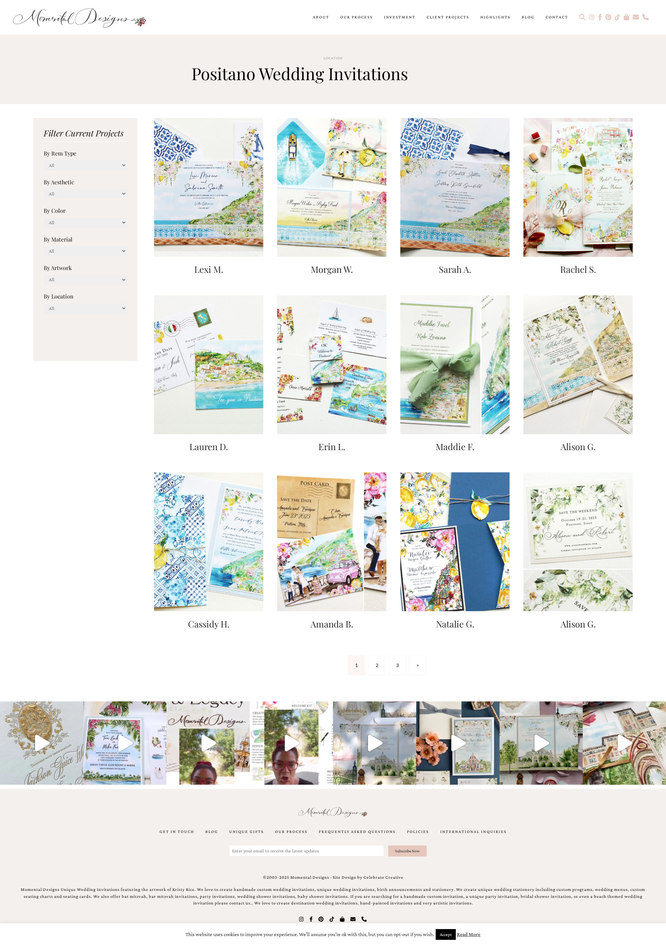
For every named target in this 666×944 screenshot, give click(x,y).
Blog (528, 17)
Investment (400, 17)
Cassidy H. (208, 624)
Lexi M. (208, 269)
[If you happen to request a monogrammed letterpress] (41, 743)
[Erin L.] (331, 364)
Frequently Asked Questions (357, 831)
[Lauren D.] (208, 364)
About (321, 17)
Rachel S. (578, 269)
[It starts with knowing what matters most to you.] (624, 743)
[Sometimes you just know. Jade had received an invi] (541, 743)
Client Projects (448, 17)
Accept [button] (446, 934)
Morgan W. (332, 269)
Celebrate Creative (383, 877)
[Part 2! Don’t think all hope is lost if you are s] (208, 743)
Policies (418, 831)
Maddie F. (455, 446)
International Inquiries (473, 831)
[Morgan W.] (331, 186)
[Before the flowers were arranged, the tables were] (374, 743)
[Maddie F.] (455, 364)
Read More (468, 934)
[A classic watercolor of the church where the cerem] (458, 743)
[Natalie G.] (455, 541)
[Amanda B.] (331, 541)
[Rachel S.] (578, 186)
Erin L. (331, 446)
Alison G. (578, 446)
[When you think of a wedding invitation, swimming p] (124, 743)
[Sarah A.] (455, 186)
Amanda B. (331, 624)
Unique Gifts (246, 831)
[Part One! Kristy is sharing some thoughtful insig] (291, 743)
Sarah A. (455, 269)
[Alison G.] (578, 364)
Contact (557, 17)
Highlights (495, 17)
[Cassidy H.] (208, 541)
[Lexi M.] (208, 186)
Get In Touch (177, 831)
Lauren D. (208, 446)
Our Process (356, 17)
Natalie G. (455, 624)
